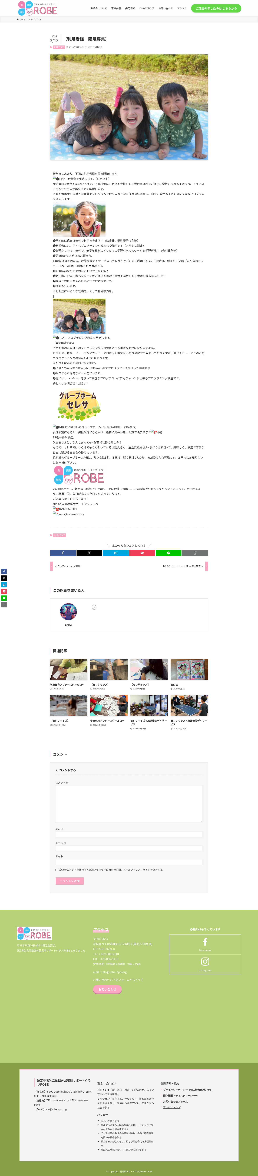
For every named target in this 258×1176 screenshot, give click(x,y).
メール (61, 842)
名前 (60, 829)
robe (68, 625)
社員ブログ (59, 47)
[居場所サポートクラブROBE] (37, 8)
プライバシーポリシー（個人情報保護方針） (187, 1089)
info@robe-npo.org (114, 972)
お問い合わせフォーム (175, 1101)
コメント (62, 782)
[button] (63, 553)
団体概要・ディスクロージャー (180, 1095)
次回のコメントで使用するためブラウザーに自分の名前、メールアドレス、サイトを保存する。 (112, 869)
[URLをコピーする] (195, 553)
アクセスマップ (171, 1107)
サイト (59, 856)
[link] (94, 607)
